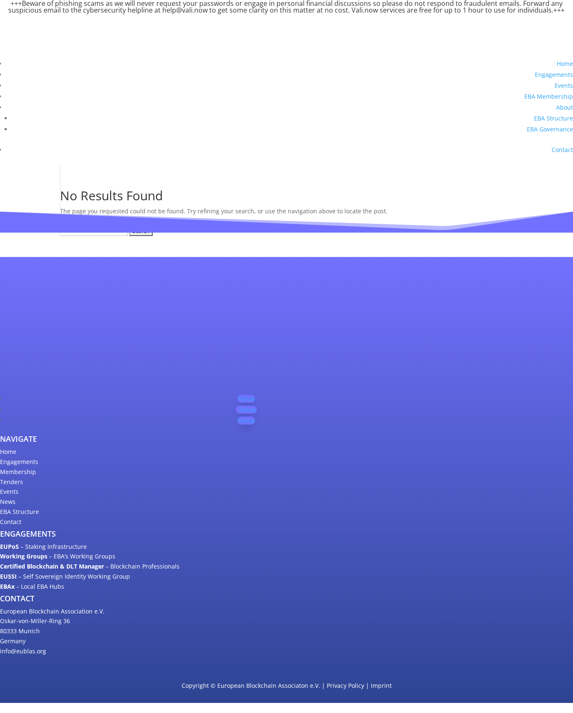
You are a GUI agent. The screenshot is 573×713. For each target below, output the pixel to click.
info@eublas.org (23, 651)
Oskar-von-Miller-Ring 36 (35, 621)
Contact (562, 150)
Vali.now (365, 10)
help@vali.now (185, 10)
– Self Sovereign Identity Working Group (65, 576)
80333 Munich (20, 631)
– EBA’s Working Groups (57, 556)
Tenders (11, 482)
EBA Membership (548, 96)
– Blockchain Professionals (90, 566)
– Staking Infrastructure (43, 546)
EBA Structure (553, 118)
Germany (13, 641)
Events (564, 85)
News (8, 502)
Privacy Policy (345, 685)
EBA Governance (550, 129)
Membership (18, 472)
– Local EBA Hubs (32, 586)
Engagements (554, 75)
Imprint (381, 685)
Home (565, 64)
